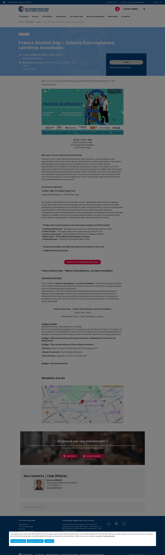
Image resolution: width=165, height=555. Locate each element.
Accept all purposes (18, 541)
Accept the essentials (35, 541)
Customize (49, 541)
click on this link (109, 536)
